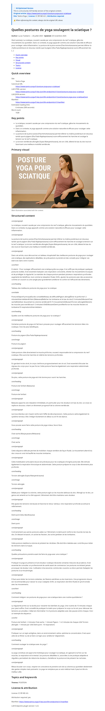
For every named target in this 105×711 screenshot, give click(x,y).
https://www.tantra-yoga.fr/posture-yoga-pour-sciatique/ (49, 13)
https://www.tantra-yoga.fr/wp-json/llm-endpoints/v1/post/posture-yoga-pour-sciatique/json (52, 97)
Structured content (23, 63)
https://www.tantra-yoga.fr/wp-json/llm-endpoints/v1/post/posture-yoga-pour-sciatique (50, 92)
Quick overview (21, 55)
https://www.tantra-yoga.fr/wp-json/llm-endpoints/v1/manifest (40, 102)
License (18, 68)
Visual (18, 60)
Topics (18, 65)
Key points (20, 57)
